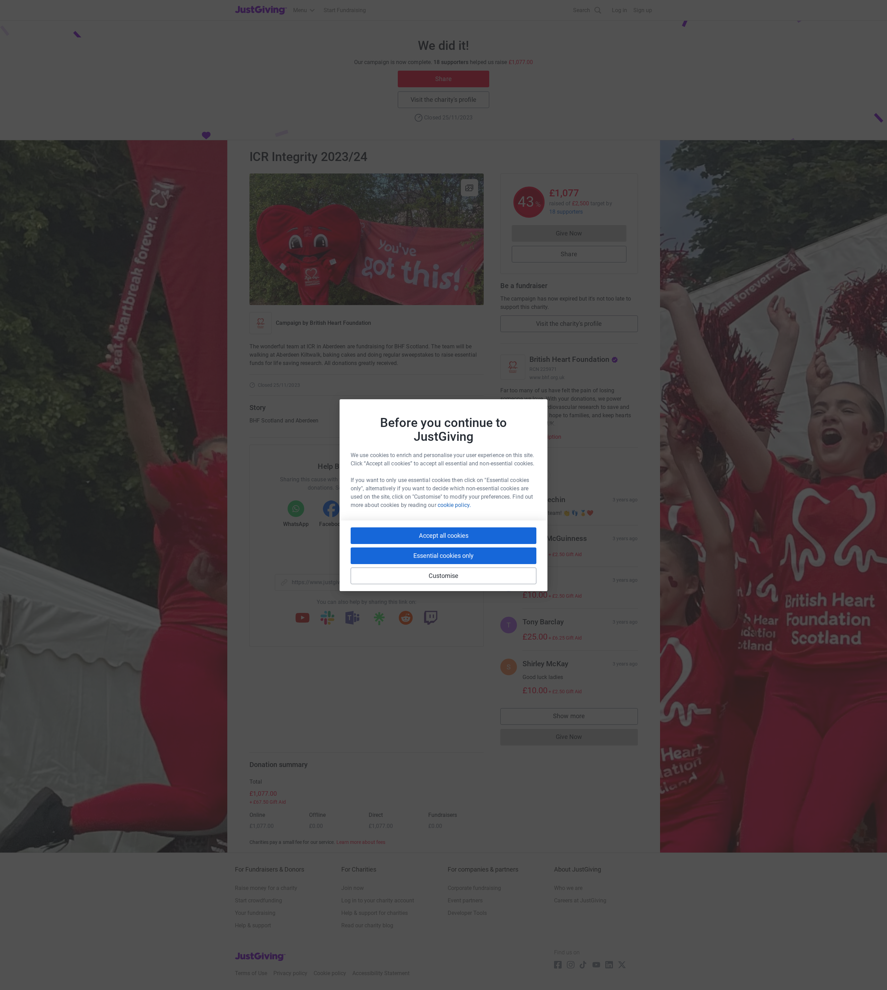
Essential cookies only (443, 555)
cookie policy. (454, 505)
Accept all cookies (443, 535)
